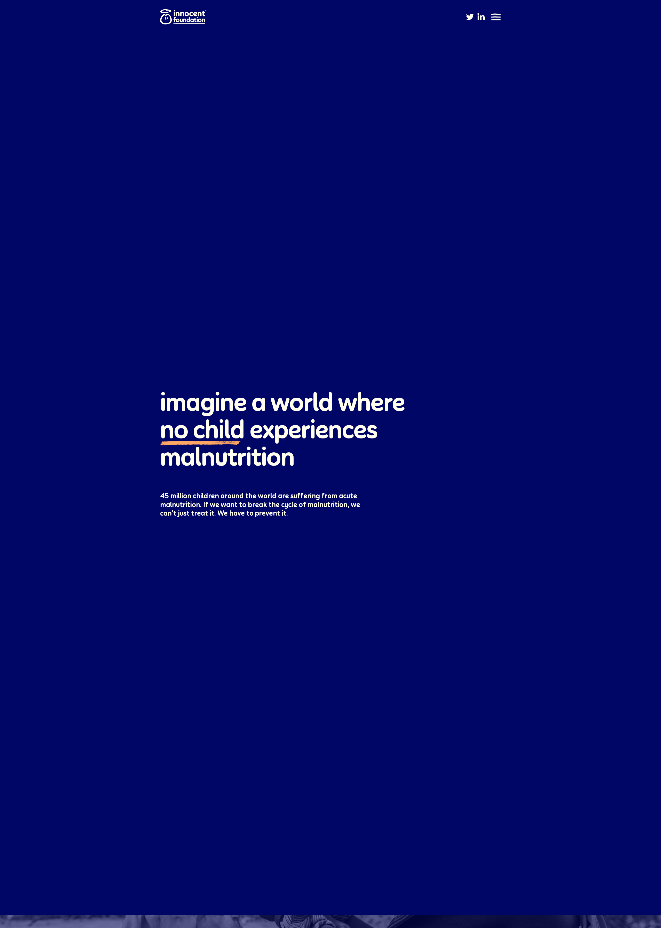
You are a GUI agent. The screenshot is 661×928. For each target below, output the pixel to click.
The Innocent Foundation (183, 17)
